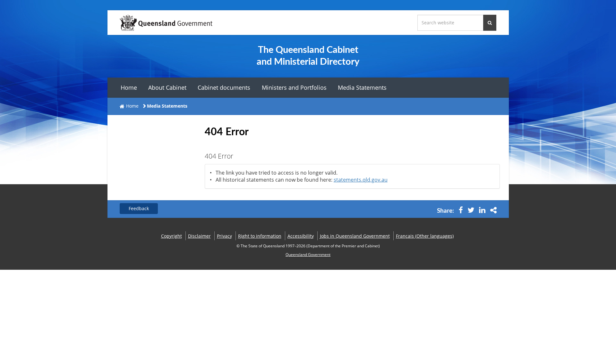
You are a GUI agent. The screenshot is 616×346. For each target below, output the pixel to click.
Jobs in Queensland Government (355, 236)
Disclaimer (199, 236)
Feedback (139, 208)
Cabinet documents (224, 87)
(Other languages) (425, 236)
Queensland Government (308, 254)
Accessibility (300, 236)
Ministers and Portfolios (294, 87)
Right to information (259, 236)
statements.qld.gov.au (361, 179)
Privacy (224, 236)
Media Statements (362, 87)
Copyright (171, 236)
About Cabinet (167, 87)
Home (129, 87)
